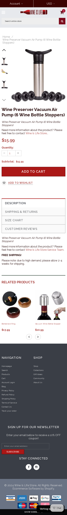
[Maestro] (45, 498)
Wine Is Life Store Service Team (45, 249)
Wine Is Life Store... (37, 133)
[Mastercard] (34, 506)
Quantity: (8, 147)
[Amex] (22, 498)
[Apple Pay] (34, 498)
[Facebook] (29, 467)
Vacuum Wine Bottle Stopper (48, 324)
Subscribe (13, 452)
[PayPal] (56, 498)
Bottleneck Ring (8, 324)
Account (15, 3)
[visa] (11, 498)
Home (6, 36)
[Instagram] (36, 467)
